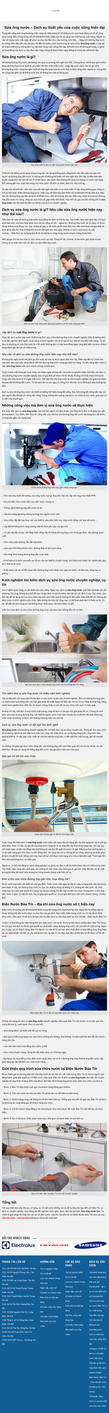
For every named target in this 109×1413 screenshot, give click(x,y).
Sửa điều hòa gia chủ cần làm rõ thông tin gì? (96, 1320)
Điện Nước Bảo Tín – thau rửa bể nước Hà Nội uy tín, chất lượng (97, 1384)
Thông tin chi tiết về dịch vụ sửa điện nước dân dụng (97, 1353)
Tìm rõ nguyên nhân (49, 1269)
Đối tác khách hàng (16, 1238)
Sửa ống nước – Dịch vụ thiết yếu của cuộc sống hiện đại (97, 1336)
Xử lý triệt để (45, 1273)
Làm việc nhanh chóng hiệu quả (50, 1280)
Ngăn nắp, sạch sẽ (48, 1288)
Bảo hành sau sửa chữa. (48, 1323)
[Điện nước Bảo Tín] (54, 10)
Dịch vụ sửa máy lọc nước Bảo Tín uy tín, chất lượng (98, 1306)
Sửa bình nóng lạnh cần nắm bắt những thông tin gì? (97, 1277)
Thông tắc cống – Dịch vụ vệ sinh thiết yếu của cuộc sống (98, 1401)
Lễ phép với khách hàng (50, 1292)
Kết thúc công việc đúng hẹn (50, 1309)
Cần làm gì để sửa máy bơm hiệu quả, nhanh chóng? (97, 1368)
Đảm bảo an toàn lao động (49, 1299)
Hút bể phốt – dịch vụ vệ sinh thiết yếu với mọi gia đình (97, 1291)
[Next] (102, 1248)
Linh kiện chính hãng (49, 1316)
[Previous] (6, 1248)
